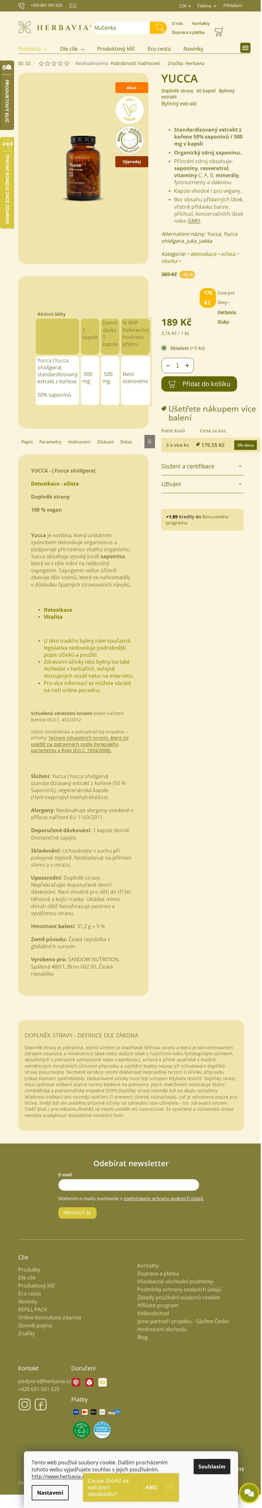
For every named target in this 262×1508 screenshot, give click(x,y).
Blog (140, 1337)
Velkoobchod (151, 1313)
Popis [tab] (24, 442)
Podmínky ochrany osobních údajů (177, 1289)
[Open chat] (244, 1493)
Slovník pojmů (33, 1326)
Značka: (183, 63)
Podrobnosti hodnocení (133, 63)
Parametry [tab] (48, 442)
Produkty (27, 1270)
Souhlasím (209, 1466)
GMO (191, 220)
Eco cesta (27, 1294)
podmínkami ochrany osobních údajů (161, 1198)
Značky (24, 1334)
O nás (175, 23)
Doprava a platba (186, 32)
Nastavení (48, 1492)
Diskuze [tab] (103, 442)
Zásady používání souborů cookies (176, 1297)
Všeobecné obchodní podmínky (173, 1281)
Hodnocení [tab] (76, 442)
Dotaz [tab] (124, 442)
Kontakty (199, 23)
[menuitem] (33, 49)
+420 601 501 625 (44, 5)
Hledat (158, 28)
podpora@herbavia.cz (42, 1381)
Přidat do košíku (204, 383)
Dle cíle (24, 1278)
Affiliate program (155, 1305)
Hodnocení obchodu (160, 1329)
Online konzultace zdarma (47, 1318)
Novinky (25, 1302)
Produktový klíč (34, 1286)
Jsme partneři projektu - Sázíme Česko (181, 1321)
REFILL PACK (30, 1310)
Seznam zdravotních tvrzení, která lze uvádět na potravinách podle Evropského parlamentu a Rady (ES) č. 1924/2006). (77, 744)
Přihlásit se (75, 1213)
